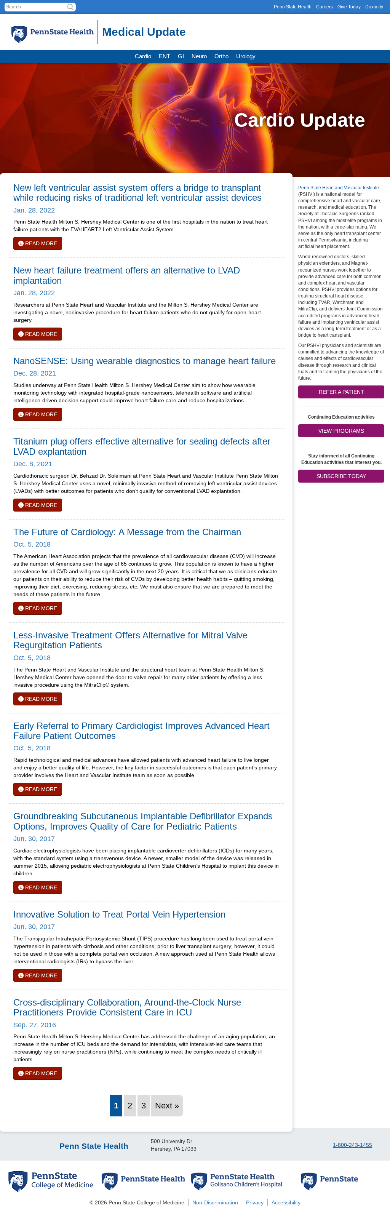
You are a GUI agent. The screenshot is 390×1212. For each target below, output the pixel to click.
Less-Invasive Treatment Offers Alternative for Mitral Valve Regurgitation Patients (130, 640)
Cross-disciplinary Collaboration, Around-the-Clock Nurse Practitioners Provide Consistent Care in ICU (127, 1007)
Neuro (199, 56)
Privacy (255, 1202)
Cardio (143, 56)
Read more (40, 243)
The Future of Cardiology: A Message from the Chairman (127, 532)
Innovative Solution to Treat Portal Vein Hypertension (119, 914)
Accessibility (286, 1202)
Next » (167, 1105)
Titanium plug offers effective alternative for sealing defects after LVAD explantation (141, 446)
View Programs (341, 431)
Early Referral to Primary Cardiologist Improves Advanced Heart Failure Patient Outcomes (141, 731)
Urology (246, 56)
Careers (324, 7)
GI (181, 56)
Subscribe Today (341, 476)
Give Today (349, 7)
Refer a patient (341, 392)
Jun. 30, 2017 (34, 839)
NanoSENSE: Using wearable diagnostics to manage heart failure (144, 361)
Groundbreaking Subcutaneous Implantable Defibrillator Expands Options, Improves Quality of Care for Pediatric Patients (143, 821)
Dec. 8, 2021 (32, 464)
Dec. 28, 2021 (34, 373)
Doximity (374, 7)
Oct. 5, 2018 (32, 544)
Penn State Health (293, 7)
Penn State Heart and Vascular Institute (338, 187)
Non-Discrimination (215, 1202)
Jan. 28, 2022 (34, 210)
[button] (70, 7)
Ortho (221, 56)
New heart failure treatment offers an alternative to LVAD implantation (126, 275)
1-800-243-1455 (352, 1145)
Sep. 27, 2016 (34, 1025)
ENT (164, 56)
